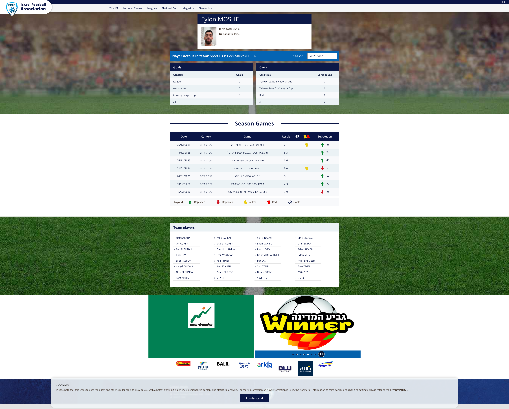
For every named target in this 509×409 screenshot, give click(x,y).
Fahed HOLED (305, 249)
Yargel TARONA (184, 266)
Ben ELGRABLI (184, 249)
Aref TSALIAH (224, 266)
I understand (254, 398)
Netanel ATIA (183, 237)
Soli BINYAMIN (265, 237)
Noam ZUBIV (264, 272)
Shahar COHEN (225, 243)
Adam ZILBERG (225, 272)
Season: (298, 56)
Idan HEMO (263, 249)
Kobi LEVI (181, 255)
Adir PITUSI (223, 260)
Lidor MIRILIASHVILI (268, 255)
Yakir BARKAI (224, 237)
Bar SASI (261, 260)
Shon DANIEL (264, 243)
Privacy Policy (398, 389)
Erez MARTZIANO (226, 255)
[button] (321, 354)
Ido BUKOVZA (305, 237)
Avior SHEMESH (306, 260)
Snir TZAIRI (263, 266)
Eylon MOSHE (305, 255)
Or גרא (220, 277)
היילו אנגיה (303, 272)
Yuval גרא (262, 277)
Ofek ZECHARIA (184, 272)
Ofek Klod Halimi (226, 249)
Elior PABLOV (183, 260)
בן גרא (301, 277)
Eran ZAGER (304, 266)
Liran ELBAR (304, 243)
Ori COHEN (182, 243)
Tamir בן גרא (182, 277)
